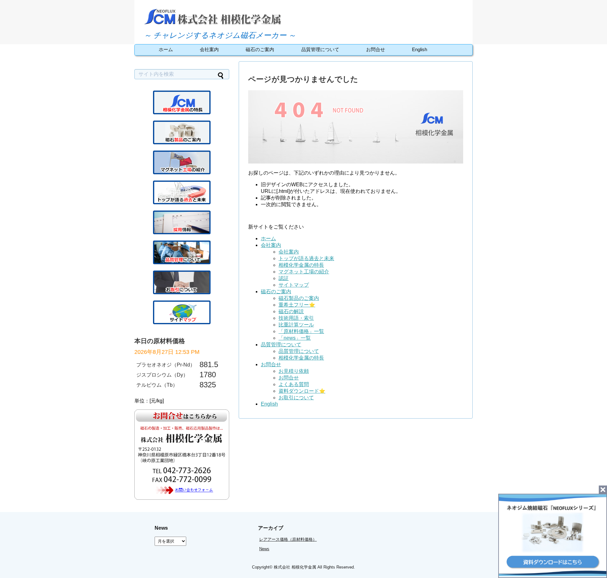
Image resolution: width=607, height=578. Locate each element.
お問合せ (375, 49)
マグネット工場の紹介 (304, 271)
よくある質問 (294, 384)
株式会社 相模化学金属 (295, 567)
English (419, 49)
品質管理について (320, 49)
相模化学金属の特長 (301, 265)
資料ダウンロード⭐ (302, 391)
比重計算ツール (296, 324)
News (264, 548)
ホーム (166, 49)
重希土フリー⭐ (297, 304)
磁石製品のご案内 (299, 298)
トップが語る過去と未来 (306, 258)
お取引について (296, 397)
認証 (284, 278)
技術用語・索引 (296, 318)
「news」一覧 (295, 338)
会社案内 (209, 49)
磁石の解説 (291, 311)
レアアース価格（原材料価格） (288, 539)
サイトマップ (294, 285)
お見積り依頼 (294, 371)
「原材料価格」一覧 (301, 331)
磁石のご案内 (260, 49)
